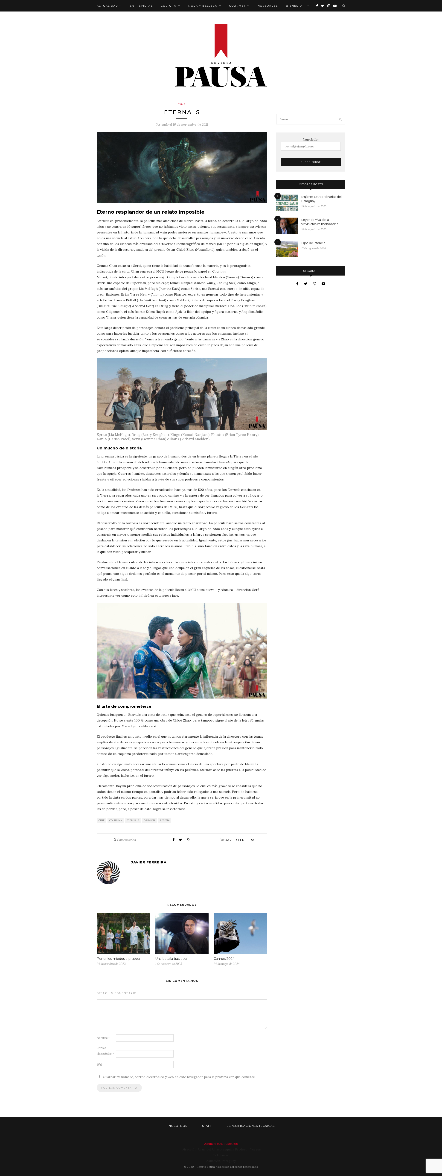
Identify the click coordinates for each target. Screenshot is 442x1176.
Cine (182, 104)
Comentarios (125, 840)
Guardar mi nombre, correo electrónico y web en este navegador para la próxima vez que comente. (179, 1077)
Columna (115, 820)
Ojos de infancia (313, 243)
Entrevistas (141, 5)
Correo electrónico (105, 1051)
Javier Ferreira (240, 840)
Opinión (149, 820)
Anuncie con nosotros (221, 1143)
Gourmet (237, 5)
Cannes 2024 (224, 959)
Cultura (168, 5)
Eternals (133, 820)
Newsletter (311, 139)
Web (99, 1065)
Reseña (165, 820)
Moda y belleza (202, 5)
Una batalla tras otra (171, 959)
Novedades (268, 5)
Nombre (103, 1038)
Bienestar (295, 5)
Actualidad (107, 5)
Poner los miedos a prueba (118, 959)
